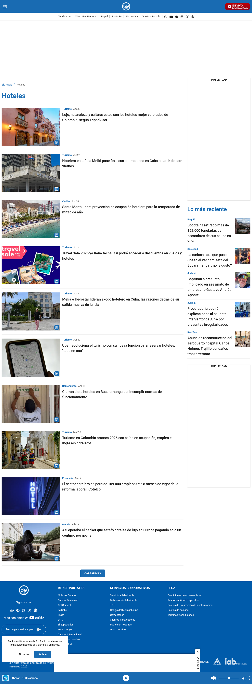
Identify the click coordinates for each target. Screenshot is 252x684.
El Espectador (65, 625)
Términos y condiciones (181, 615)
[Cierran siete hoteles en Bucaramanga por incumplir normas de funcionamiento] (31, 404)
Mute (213, 678)
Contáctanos (117, 615)
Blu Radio (7, 85)
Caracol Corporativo (69, 639)
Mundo (66, 524)
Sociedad (192, 249)
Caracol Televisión (68, 600)
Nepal (104, 16)
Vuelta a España (151, 16)
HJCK (61, 615)
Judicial (191, 273)
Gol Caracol (64, 605)
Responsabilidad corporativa (183, 600)
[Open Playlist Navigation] (249, 678)
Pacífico (192, 332)
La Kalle (62, 610)
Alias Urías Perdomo (86, 16)
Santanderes (69, 385)
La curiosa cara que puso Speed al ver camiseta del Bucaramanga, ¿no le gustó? (209, 260)
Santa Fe (116, 16)
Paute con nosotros (121, 625)
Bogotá (191, 219)
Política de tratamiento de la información (190, 605)
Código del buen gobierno (124, 610)
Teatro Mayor (65, 629)
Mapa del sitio (118, 629)
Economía (67, 478)
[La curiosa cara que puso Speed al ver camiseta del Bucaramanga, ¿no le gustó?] (242, 256)
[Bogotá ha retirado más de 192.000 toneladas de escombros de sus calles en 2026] (242, 226)
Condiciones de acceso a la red (185, 595)
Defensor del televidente (123, 600)
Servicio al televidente (122, 595)
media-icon (126, 678)
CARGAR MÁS (92, 573)
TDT (112, 605)
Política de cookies (178, 610)
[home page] (126, 6)
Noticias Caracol (67, 595)
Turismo (67, 108)
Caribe (66, 201)
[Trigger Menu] (5, 6)
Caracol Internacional (70, 634)
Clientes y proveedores (122, 620)
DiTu (60, 620)
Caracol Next (65, 644)
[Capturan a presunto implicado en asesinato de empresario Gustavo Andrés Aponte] (242, 280)
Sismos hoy (131, 16)
